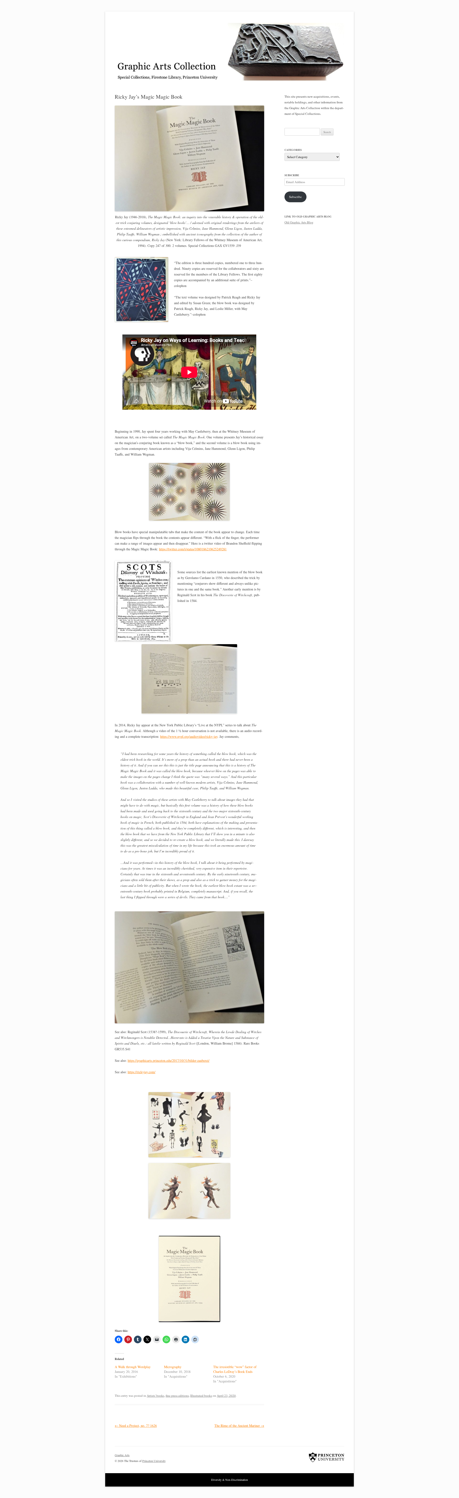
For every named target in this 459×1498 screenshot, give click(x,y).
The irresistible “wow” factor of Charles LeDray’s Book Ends (235, 1369)
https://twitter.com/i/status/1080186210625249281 (193, 549)
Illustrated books (201, 1395)
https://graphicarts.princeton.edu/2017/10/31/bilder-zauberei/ (168, 1060)
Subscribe (295, 197)
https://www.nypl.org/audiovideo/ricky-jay (189, 736)
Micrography (172, 1367)
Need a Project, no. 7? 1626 (136, 1425)
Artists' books (155, 1395)
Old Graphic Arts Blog (298, 222)
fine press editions (177, 1395)
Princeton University (326, 1457)
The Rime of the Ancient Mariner (239, 1425)
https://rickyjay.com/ (141, 1072)
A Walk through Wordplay (133, 1367)
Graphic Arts (122, 1455)
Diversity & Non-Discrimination (229, 1480)
